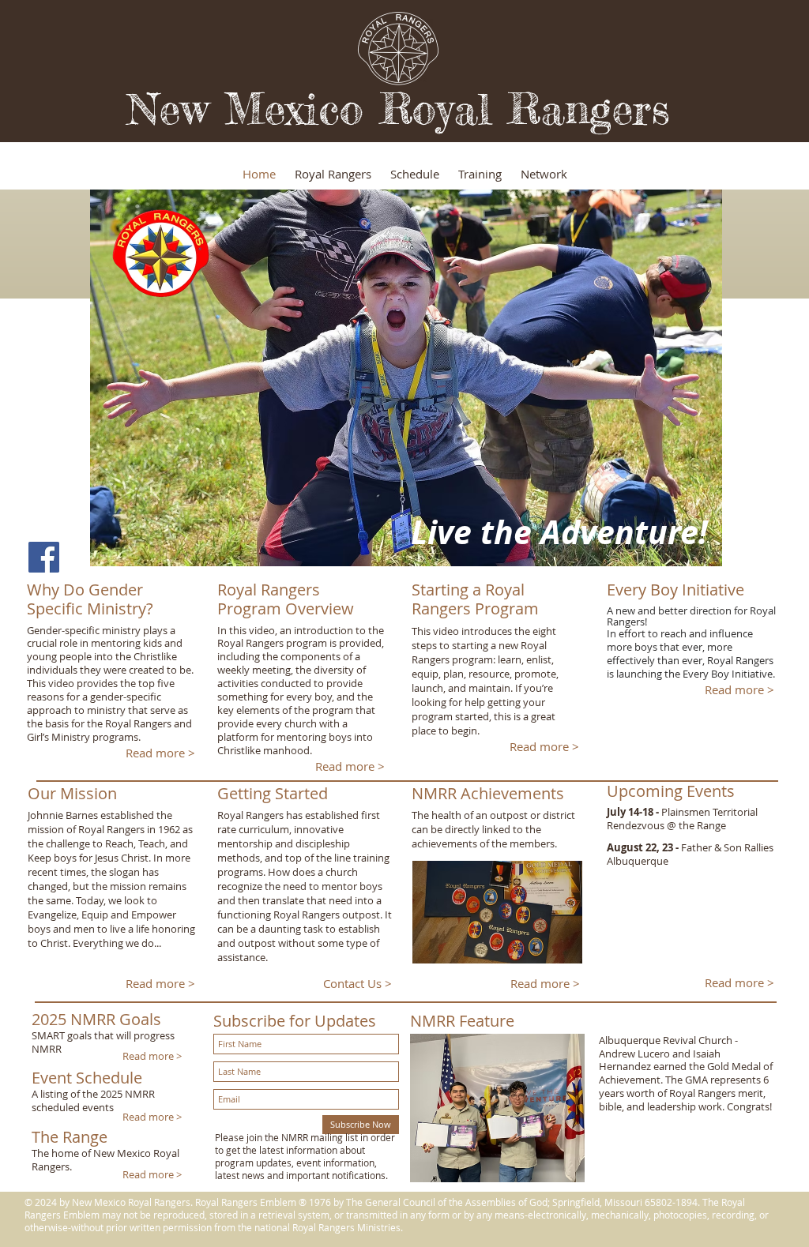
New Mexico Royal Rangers (398, 108)
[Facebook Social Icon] (43, 557)
